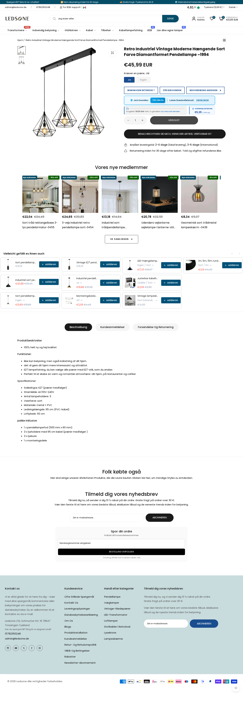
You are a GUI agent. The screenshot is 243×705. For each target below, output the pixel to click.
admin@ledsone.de (17, 638)
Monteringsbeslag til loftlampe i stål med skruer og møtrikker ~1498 (87, 296)
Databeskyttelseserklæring (81, 614)
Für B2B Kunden (172, 90)
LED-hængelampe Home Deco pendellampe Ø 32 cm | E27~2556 (148, 260)
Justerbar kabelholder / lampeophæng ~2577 (148, 278)
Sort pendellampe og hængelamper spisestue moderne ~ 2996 (26, 296)
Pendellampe (112, 596)
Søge (170, 18)
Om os (68, 620)
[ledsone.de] (17, 18)
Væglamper (111, 602)
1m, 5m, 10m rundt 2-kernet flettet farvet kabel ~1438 (209, 260)
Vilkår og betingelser (77, 650)
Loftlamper (111, 620)
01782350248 (13, 633)
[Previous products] (232, 253)
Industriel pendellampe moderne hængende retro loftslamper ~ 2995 (87, 278)
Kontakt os (71, 602)
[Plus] (142, 120)
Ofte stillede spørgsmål (79, 596)
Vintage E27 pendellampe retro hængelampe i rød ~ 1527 (87, 262)
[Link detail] (8, 648)
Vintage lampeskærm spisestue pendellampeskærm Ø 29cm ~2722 (148, 296)
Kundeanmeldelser (112, 327)
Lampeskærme (113, 638)
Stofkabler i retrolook (117, 626)
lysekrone (110, 632)
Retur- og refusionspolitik (80, 644)
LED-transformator (115, 614)
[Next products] (239, 253)
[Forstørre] (112, 53)
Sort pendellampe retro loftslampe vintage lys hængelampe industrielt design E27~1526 (26, 262)
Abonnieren (159, 517)
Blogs (67, 626)
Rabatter (70, 656)
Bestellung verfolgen (121, 551)
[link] (46, 30)
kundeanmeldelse (75, 638)
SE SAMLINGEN (119, 239)
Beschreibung (78, 327)
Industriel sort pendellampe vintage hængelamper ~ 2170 (26, 280)
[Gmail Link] (84, 7)
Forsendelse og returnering (156, 327)
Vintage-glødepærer (117, 608)
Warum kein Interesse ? (141, 90)
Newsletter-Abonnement (80, 662)
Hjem (20, 40)
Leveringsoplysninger (77, 608)
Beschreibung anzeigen (203, 90)
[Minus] (128, 120)
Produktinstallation (75, 632)
